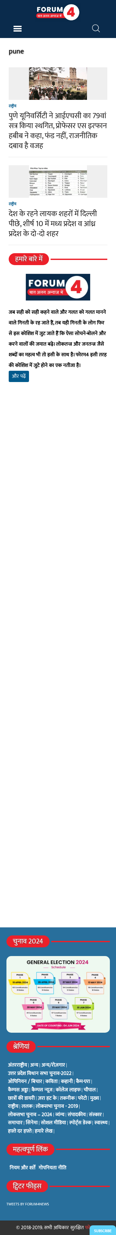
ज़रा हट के (47, 1098)
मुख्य (94, 1098)
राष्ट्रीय (12, 106)
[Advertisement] (58, 476)
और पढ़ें (19, 376)
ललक (27, 1106)
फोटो (82, 1098)
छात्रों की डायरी (21, 1098)
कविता (51, 1081)
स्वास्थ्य (101, 1123)
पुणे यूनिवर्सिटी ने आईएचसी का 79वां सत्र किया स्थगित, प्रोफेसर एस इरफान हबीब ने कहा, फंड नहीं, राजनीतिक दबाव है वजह (58, 131)
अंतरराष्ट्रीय (17, 1065)
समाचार (15, 1123)
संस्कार (95, 1115)
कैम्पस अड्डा (18, 1090)
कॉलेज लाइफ (68, 1090)
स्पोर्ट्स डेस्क (80, 1123)
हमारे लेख (44, 1131)
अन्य (34, 1065)
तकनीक (67, 1098)
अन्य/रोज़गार (53, 1065)
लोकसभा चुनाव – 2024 (30, 1115)
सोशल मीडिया (53, 1123)
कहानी (67, 1081)
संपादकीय (77, 1115)
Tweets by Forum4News (27, 1204)
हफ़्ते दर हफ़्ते (20, 1131)
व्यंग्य (59, 1115)
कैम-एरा (83, 1081)
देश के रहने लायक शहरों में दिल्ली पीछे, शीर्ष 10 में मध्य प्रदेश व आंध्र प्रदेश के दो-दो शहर (53, 223)
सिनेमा (32, 1123)
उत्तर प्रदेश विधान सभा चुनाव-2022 (40, 1073)
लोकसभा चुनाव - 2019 (57, 1106)
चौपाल (90, 1090)
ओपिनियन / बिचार (25, 1081)
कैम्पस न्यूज (42, 1090)
